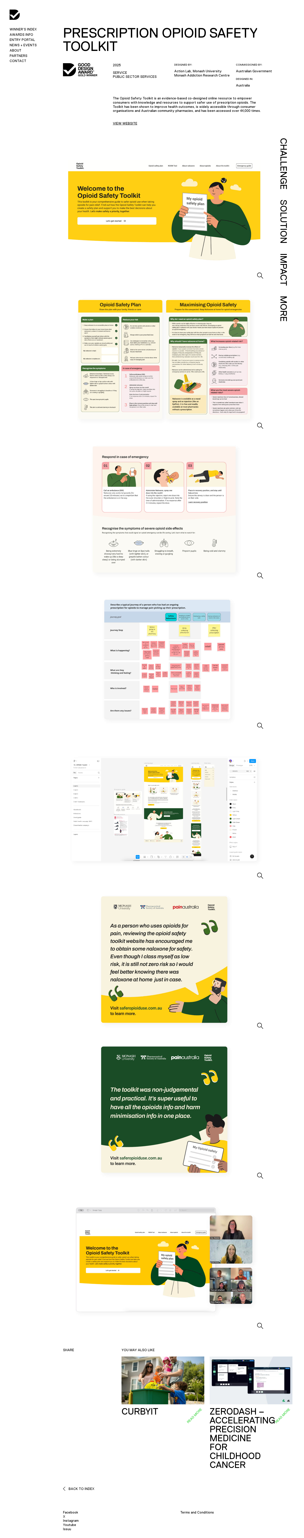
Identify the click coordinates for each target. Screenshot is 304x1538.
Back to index (81, 1489)
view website (125, 123)
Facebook (70, 1512)
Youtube (69, 1525)
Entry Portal (22, 40)
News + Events (23, 45)
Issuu (67, 1529)
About (15, 50)
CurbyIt (140, 1411)
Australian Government (254, 71)
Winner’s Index (23, 29)
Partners (18, 56)
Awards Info (21, 34)
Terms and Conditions (197, 1512)
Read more (194, 1415)
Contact (18, 61)
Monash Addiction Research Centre (202, 75)
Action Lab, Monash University (198, 71)
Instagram (71, 1520)
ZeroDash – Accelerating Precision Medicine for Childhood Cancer (242, 1438)
